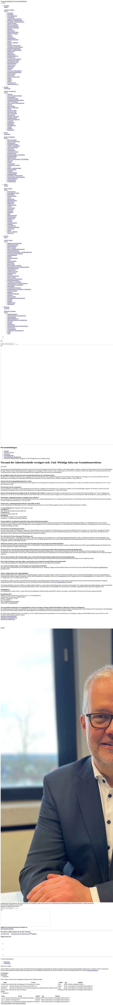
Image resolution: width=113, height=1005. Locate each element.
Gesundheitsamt (11, 125)
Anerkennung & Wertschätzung (15, 100)
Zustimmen (5, 976)
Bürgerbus (10, 295)
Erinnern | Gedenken (12, 42)
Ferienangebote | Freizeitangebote (16, 177)
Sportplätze (10, 212)
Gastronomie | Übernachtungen (15, 330)
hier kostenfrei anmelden (7, 929)
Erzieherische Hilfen (12, 144)
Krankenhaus (10, 122)
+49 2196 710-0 (5, 934)
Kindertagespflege (12, 156)
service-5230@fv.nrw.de (93, 545)
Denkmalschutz (11, 270)
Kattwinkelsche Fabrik (13, 193)
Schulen (9, 162)
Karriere (9, 44)
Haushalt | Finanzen (12, 33)
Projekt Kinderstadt (12, 178)
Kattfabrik (10, 171)
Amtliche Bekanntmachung (14, 19)
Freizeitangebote (11, 180)
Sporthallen (10, 211)
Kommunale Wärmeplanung (14, 279)
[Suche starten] (17, 344)
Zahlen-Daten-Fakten (12, 32)
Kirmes (9, 230)
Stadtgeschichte (11, 38)
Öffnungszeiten (11, 54)
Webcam (9, 35)
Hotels (9, 332)
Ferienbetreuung (11, 181)
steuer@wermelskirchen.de (100, 567)
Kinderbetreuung (11, 153)
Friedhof (9, 127)
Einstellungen (4, 973)
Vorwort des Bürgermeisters (14, 95)
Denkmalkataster (11, 273)
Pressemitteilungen (12, 16)
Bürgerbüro (10, 53)
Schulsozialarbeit (11, 169)
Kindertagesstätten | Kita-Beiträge (16, 155)
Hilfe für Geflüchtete (12, 24)
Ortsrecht (9, 79)
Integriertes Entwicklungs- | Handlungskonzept (19, 252)
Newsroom (10, 13)
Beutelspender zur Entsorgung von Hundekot (19, 289)
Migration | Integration (13, 116)
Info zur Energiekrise (12, 26)
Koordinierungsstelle (12, 98)
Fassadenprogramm (12, 258)
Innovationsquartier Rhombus (15, 253)
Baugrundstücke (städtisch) (14, 265)
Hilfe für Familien (12, 140)
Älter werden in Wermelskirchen (15, 103)
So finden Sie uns (25, 934)
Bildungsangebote (12, 200)
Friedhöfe (9, 128)
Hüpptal (9, 256)
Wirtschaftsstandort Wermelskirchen (16, 315)
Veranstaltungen (11, 225)
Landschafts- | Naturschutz (14, 282)
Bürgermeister (11, 30)
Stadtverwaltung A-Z (12, 84)
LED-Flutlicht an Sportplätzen (15, 285)
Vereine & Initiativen (12, 101)
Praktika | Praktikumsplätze (14, 50)
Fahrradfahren (11, 324)
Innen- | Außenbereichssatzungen (16, 249)
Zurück (2, 627)
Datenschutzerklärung (92, 970)
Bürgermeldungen (12, 63)
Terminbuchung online (13, 60)
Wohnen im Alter (11, 112)
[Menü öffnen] (1, 3)
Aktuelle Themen (11, 23)
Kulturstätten (10, 194)
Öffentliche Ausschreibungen (15, 20)
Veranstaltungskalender (13, 227)
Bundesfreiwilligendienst (13, 48)
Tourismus (10, 321)
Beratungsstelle (11, 143)
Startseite (6, 451)
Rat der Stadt (10, 75)
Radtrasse (9, 299)
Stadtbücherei (10, 202)
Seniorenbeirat (11, 115)
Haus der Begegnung (12, 107)
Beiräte (9, 78)
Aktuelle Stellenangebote (13, 45)
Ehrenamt (9, 94)
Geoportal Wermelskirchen (14, 72)
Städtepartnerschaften (12, 39)
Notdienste (10, 36)
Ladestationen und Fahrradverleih (16, 298)
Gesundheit (10, 121)
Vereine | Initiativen (12, 231)
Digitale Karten (11, 302)
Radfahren (10, 220)
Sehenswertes (10, 199)
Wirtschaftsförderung (12, 318)
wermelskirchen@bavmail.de (11, 601)
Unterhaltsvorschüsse (12, 152)
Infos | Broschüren (12, 113)
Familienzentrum (11, 157)
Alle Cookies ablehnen (6, 1003)
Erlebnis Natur (11, 218)
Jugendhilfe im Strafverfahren (15, 175)
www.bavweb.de (12, 603)
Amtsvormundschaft (12, 147)
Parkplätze (10, 292)
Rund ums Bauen (11, 261)
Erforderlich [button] (4, 975)
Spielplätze (10, 224)
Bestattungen (10, 130)
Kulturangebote (11, 191)
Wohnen (9, 69)
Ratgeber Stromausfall (13, 27)
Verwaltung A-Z (11, 82)
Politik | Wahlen (11, 74)
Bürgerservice (11, 51)
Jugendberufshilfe (12, 174)
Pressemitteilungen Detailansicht (12, 457)
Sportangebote (11, 208)
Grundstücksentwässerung (14, 288)
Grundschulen (11, 163)
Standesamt (10, 68)
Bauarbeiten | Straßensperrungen (15, 22)
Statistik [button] (3, 991)
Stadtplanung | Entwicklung (14, 243)
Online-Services (11, 65)
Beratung (9, 104)
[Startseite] (14, 1)
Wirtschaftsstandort (12, 314)
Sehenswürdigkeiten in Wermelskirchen (17, 326)
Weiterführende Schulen (13, 165)
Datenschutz (7, 963)
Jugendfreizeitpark (12, 172)
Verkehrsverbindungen (13, 293)
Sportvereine (10, 209)
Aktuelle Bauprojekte (12, 268)
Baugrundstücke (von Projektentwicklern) (18, 267)
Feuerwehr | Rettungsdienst (14, 71)
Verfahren (9, 274)
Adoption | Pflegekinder (13, 146)
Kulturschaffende (11, 196)
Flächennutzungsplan (12, 244)
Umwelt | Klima (11, 277)
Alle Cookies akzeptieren (19, 1003)
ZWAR (9, 109)
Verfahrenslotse (11, 150)
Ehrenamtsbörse (11, 97)
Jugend (9, 166)
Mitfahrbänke (10, 304)
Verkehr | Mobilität (12, 290)
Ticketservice (10, 228)
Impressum (7, 962)
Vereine (9, 197)
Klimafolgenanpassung (13, 280)
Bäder (8, 214)
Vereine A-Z (10, 233)
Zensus (9, 41)
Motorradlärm (10, 286)
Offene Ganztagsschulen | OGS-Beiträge (18, 159)
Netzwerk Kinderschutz (13, 141)
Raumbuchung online (13, 62)
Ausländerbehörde (12, 118)
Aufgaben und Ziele (12, 271)
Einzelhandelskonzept (13, 250)
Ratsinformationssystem (13, 76)
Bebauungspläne (11, 247)
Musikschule (10, 203)
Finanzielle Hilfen (12, 110)
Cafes (8, 333)
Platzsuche (10, 160)
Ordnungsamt (10, 66)
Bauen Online (11, 264)
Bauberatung (10, 262)
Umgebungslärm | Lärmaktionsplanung (17, 283)
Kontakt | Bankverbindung (14, 59)
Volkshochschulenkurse (13, 119)
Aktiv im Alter (11, 106)
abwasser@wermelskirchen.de (9, 616)
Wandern (9, 221)
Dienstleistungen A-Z (12, 56)
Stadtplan (9, 301)
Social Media (10, 17)
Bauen (9, 259)
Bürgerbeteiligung (12, 246)
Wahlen (9, 81)
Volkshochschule (11, 205)
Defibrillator (10, 124)
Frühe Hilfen (10, 149)
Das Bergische (11, 327)
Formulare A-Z (11, 57)
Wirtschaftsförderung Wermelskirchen (17, 320)
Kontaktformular (15, 934)
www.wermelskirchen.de (60, 582)
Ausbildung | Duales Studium (15, 47)
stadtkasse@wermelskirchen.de (9, 618)
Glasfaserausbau (11, 317)
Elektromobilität (11, 296)
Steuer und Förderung (13, 276)
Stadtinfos (9, 29)
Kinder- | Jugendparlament (14, 168)
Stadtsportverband (12, 215)
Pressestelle (10, 14)
